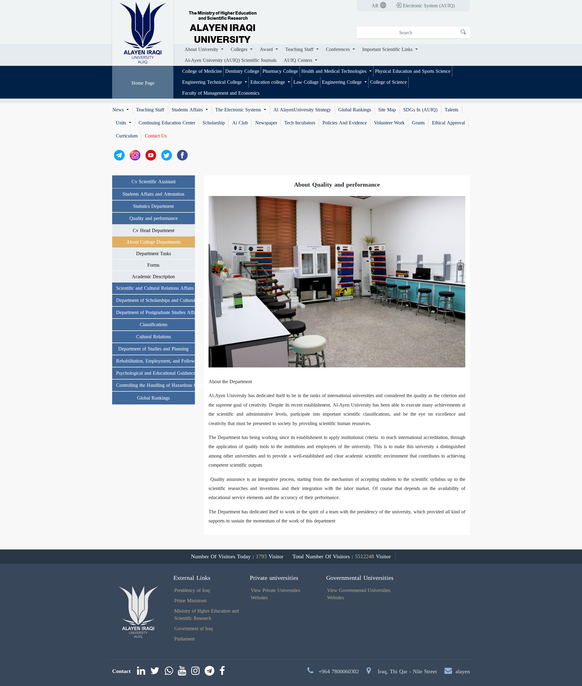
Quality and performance (153, 218)
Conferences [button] (338, 49)
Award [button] (267, 49)
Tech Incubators (299, 123)
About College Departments (153, 242)
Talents (451, 110)
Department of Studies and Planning (153, 348)
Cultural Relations (153, 336)
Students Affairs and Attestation (153, 194)
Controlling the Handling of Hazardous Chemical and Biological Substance (155, 385)
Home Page (143, 83)
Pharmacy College (280, 71)
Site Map (387, 110)
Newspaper (266, 123)
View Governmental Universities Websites (358, 594)
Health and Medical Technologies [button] (334, 71)
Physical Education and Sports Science (412, 71)
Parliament (184, 639)
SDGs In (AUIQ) (420, 110)
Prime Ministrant (190, 600)
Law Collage (306, 82)
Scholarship (213, 123)
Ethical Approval (448, 123)
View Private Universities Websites (275, 594)
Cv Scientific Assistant (154, 181)
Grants (418, 123)
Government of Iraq (193, 628)
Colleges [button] (240, 49)
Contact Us (156, 136)
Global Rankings (354, 110)
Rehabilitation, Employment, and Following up (155, 361)
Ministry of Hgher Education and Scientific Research (206, 614)
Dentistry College (242, 71)
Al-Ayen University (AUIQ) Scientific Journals (230, 60)
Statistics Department (153, 206)
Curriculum (127, 136)
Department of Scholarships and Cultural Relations (155, 300)
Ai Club (240, 123)
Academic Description (153, 276)
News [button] (118, 110)
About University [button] (202, 49)
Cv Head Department (153, 230)
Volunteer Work (389, 123)
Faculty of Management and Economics (220, 93)
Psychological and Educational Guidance (155, 373)
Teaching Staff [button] (300, 49)
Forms (153, 265)
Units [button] (122, 123)
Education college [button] (268, 82)
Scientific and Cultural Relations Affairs (155, 288)
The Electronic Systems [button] (239, 110)
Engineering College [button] (342, 82)
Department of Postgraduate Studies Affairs (155, 312)
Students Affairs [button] (188, 110)
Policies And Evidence (345, 123)
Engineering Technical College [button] (212, 82)
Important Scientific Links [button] (388, 49)
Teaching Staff (150, 110)
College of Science (388, 82)
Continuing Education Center (167, 123)
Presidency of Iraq (192, 590)
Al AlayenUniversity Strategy (302, 110)
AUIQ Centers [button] (299, 60)
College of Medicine (202, 71)
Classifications (153, 324)
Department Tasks (153, 253)
